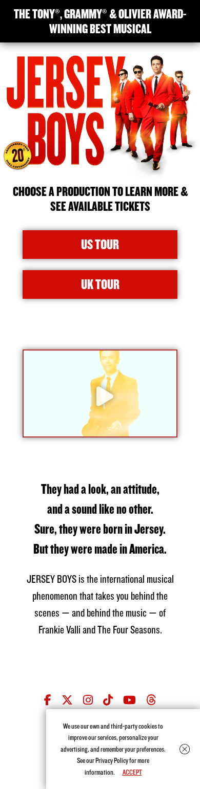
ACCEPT (132, 772)
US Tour (100, 244)
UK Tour (100, 284)
